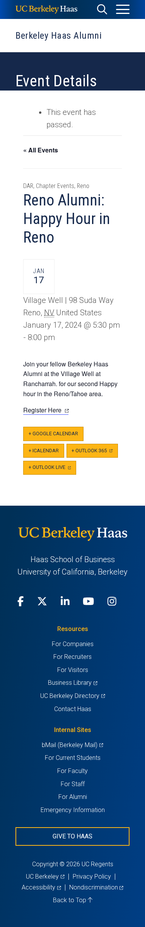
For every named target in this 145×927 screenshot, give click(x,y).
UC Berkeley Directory (72, 696)
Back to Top (70, 900)
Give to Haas (72, 836)
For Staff (73, 784)
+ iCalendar (44, 450)
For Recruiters (72, 656)
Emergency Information (73, 810)
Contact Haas (72, 709)
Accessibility (41, 887)
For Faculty (72, 771)
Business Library (72, 682)
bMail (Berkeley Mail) (72, 745)
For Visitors (72, 670)
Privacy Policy (92, 876)
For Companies (73, 644)
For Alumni (72, 796)
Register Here (45, 410)
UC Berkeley (45, 876)
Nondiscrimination (96, 887)
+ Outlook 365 (95, 453)
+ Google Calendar (53, 433)
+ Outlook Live (52, 469)
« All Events (40, 149)
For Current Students (73, 757)
